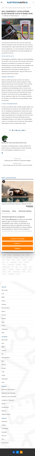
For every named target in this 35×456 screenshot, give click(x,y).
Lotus (4, 264)
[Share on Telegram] (23, 130)
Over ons (4, 435)
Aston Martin (17, 255)
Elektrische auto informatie (8, 393)
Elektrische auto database (8, 389)
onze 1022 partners (11, 219)
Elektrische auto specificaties (9, 396)
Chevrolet (9, 257)
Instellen (16, 243)
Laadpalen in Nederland (8, 400)
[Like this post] (10, 130)
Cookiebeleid (5, 428)
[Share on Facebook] (12, 130)
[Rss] (21, 452)
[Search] (33, 2)
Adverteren (4, 421)
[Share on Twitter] (14, 130)
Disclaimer (4, 432)
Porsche (18, 269)
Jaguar (30, 259)
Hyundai (24, 259)
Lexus (20, 262)
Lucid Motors (11, 264)
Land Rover (13, 262)
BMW (28, 255)
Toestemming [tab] (6, 211)
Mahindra (18, 264)
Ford (13, 259)
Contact (4, 425)
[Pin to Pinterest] (16, 130)
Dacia (27, 257)
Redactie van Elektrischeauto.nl (11, 15)
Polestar (11, 269)
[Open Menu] (1, 2)
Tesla (29, 271)
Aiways (4, 255)
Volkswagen (11, 274)
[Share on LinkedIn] (17, 130)
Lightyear (26, 262)
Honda (18, 259)
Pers (3, 439)
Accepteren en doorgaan (17, 238)
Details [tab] (14, 211)
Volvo (18, 274)
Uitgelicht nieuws (6, 414)
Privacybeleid (5, 442)
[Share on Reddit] (19, 130)
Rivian (30, 269)
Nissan (3, 311)
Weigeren (17, 248)
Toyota (4, 274)
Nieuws (3, 403)
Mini (3, 361)
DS (31, 257)
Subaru (23, 271)
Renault (24, 269)
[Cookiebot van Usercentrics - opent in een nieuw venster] (26, 206)
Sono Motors (16, 271)
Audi (23, 255)
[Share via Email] (24, 130)
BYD (3, 257)
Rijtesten (4, 410)
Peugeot (5, 269)
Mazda (24, 264)
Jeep (4, 262)
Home (3, 7)
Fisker (8, 259)
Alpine (9, 255)
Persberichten (5, 407)
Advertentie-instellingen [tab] (25, 211)
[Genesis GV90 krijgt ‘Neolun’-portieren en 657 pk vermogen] (17, 191)
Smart (9, 271)
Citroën (16, 257)
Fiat (3, 259)
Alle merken (5, 290)
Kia (7, 262)
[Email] (17, 452)
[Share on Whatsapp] (21, 130)
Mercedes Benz (6, 307)
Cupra (21, 257)
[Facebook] (13, 452)
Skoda (4, 271)
